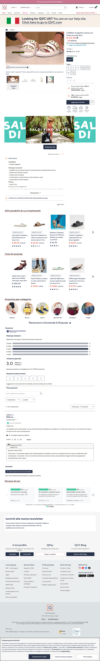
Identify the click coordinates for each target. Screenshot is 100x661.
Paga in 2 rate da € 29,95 (77, 45)
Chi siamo (45, 568)
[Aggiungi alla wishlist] (92, 102)
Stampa (61, 204)
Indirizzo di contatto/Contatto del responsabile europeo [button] (28, 198)
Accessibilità (64, 584)
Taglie (7, 575)
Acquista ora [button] (50, 147)
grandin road (37, 631)
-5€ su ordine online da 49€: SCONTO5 (49, 2)
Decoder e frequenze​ (30, 587)
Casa (47, 13)
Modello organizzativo (49, 585)
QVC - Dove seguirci (12, 568)
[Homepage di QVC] (7, 30)
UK (46, 616)
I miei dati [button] (12, 554)
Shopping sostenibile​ (12, 578)
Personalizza (87, 657)
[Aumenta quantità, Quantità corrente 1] (74, 80)
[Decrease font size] (63, 154)
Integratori (41, 13)
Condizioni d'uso (65, 571)
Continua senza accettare (63, 657)
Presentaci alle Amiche (13, 581)
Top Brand (17, 13)
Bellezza (33, 13)
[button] (77, 7)
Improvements (45, 631)
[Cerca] (65, 7)
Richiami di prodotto (30, 575)
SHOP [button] (13, 7)
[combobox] (49, 7)
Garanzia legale (65, 590)
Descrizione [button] (12, 158)
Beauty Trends (10, 588)
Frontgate (22, 631)
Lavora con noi (46, 575)
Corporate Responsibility (50, 578)
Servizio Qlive (64, 587)
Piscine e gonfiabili (11, 597)
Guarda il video (13, 87)
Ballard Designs (14, 631)
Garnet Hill (29, 631)
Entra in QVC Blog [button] (80, 554)
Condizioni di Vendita (67, 575)
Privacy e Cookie (65, 568)
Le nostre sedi (46, 581)
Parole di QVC (10, 571)
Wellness (25, 13)
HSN (7, 631)
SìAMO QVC (9, 585)
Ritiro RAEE (27, 578)
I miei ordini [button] (27, 554)
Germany (51, 616)
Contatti (26, 571)
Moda (60, 13)
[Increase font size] (61, 154)
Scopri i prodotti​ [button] (50, 554)
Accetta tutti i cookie (39, 657)
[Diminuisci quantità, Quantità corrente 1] (67, 80)
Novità (10, 13)
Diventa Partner (47, 571)
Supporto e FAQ (29, 568)
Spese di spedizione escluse (84, 43)
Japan (56, 616)
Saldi (3, 13)
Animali (54, 13)
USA (43, 616)
